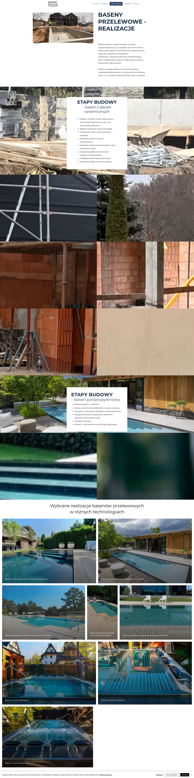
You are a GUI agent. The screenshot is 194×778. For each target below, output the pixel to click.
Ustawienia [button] (159, 775)
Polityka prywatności (105, 775)
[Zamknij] (191, 774)
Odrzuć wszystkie (171, 775)
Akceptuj (184, 775)
